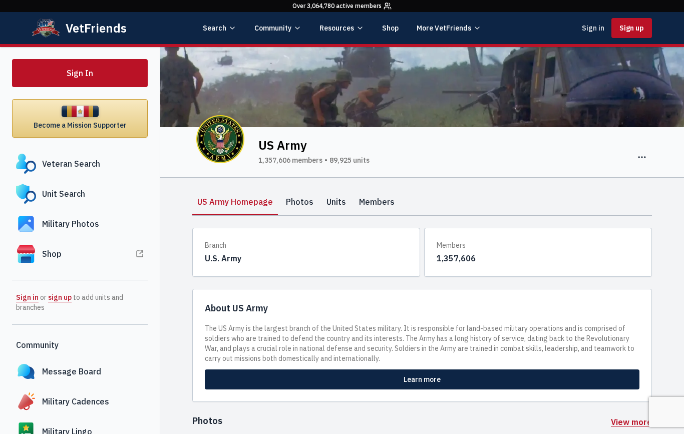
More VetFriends (444, 28)
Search (214, 28)
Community (272, 28)
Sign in (593, 28)
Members (377, 202)
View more (631, 422)
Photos (299, 202)
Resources (336, 28)
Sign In (80, 73)
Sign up (631, 28)
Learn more (422, 379)
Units (336, 202)
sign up (60, 297)
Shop (390, 28)
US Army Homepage (235, 202)
